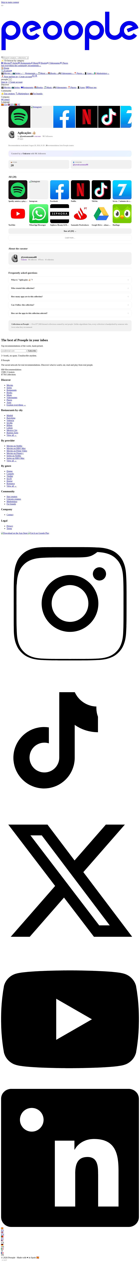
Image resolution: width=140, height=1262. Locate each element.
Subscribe (32, 351)
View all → (12, 435)
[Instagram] (70, 672)
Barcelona (11, 418)
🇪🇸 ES (4, 104)
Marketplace (101, 73)
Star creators (12, 496)
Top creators (8, 93)
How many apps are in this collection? (70, 296)
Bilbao (9, 425)
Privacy (10, 526)
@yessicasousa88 (26, 136)
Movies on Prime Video (17, 451)
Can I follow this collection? (70, 304)
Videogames (54, 63)
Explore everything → (16, 405)
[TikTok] (70, 810)
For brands (36, 93)
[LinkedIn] (70, 1226)
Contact (5, 99)
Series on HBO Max (15, 458)
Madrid (10, 415)
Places (65, 63)
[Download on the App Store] (14, 533)
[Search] (33, 76)
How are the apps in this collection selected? (70, 313)
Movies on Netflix (14, 446)
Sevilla (9, 423)
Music (35, 63)
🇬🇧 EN (11, 104)
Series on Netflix (14, 456)
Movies (7, 63)
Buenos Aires (12, 433)
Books (44, 63)
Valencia (10, 420)
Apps (89, 73)
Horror (9, 481)
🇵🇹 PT (17, 104)
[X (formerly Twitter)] (70, 949)
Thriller (10, 476)
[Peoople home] (70, 55)
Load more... (70, 238)
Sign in (14, 76)
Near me (91, 87)
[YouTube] (70, 1087)
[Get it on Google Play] (38, 533)
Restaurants (25, 63)
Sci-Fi (9, 478)
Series (15, 63)
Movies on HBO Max (16, 448)
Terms (9, 528)
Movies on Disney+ (15, 453)
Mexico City (12, 430)
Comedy (10, 474)
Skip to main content (10, 2)
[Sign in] (36, 76)
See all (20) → (70, 231)
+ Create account (24, 76)
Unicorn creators (14, 499)
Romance (11, 483)
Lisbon (10, 428)
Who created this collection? (70, 288)
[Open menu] (2, 5)
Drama (9, 471)
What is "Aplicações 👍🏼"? (70, 279)
